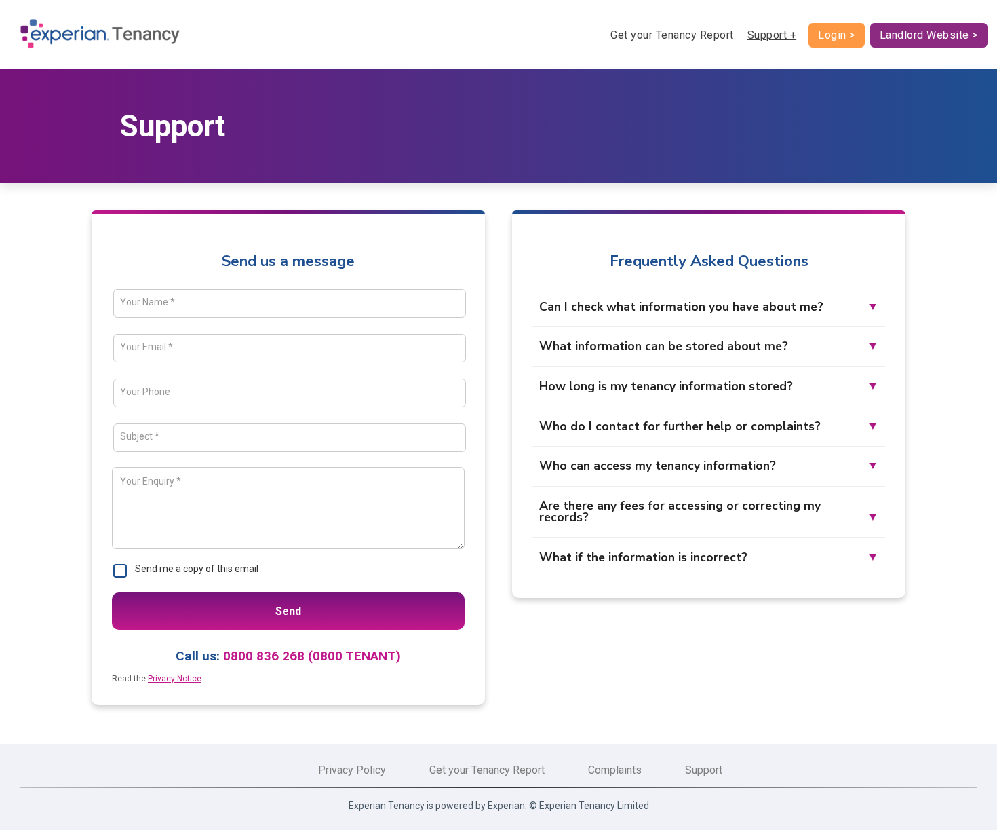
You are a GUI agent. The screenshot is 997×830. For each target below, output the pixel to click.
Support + (772, 35)
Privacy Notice (174, 678)
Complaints (615, 770)
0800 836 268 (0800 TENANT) (312, 656)
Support (703, 770)
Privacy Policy (352, 770)
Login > (836, 35)
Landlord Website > (929, 35)
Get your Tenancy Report (672, 35)
